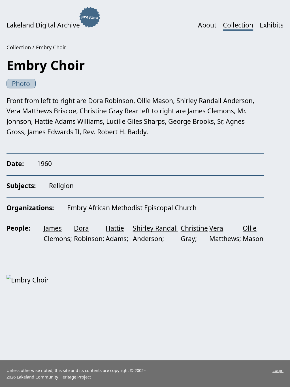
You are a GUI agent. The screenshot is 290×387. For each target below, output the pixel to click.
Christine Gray (194, 233)
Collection (238, 24)
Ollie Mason (253, 233)
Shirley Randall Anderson (155, 233)
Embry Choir (51, 47)
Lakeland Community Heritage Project (54, 377)
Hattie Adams (116, 233)
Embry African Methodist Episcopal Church (132, 207)
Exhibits (271, 24)
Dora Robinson (88, 233)
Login (277, 370)
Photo (21, 83)
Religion (61, 185)
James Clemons (57, 233)
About (207, 24)
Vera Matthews (224, 233)
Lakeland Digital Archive (43, 24)
